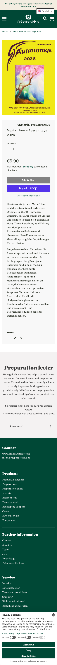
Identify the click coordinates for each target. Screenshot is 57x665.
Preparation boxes (12, 488)
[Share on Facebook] (9, 338)
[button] (45, 11)
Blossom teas (9, 497)
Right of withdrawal (13, 601)
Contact (6, 540)
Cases (5, 511)
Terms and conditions (14, 592)
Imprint (6, 583)
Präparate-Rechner (13, 479)
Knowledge (8, 558)
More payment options (28, 195)
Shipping (28, 166)
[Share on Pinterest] (21, 338)
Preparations (9, 484)
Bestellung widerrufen (15, 605)
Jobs (4, 553)
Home (4, 31)
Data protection (11, 587)
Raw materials (10, 515)
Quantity (11, 143)
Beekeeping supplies (13, 506)
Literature (8, 493)
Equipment (8, 520)
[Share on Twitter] (15, 338)
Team (5, 549)
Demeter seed (10, 502)
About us (7, 544)
